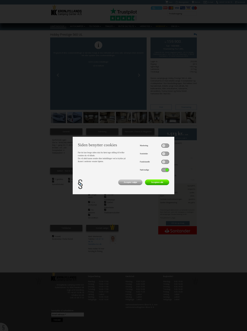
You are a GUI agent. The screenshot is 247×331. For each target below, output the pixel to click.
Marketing (144, 146)
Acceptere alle (157, 182)
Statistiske (144, 154)
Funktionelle (145, 162)
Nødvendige (144, 170)
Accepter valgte (130, 182)
